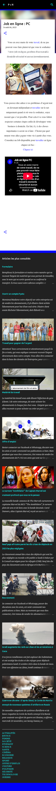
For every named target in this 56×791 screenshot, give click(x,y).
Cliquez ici (28, 149)
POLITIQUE (8, 769)
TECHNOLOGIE (10, 774)
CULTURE (7, 766)
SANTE (5, 749)
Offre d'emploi (9, 441)
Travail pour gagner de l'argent (17, 343)
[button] (5, 33)
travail (36, 42)
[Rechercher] (52, 4)
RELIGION (7, 758)
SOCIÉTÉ (6, 741)
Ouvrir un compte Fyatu (13, 294)
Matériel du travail (11, 392)
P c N (10, 4)
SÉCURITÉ (7, 771)
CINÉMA (6, 752)
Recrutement (8, 598)
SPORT (5, 760)
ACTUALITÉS (8, 733)
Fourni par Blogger (30, 787)
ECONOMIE (8, 755)
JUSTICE (6, 735)
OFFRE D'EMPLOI (11, 763)
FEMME (6, 738)
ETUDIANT (7, 744)
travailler (36, 107)
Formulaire (7, 267)
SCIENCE (6, 747)
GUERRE (6, 777)
